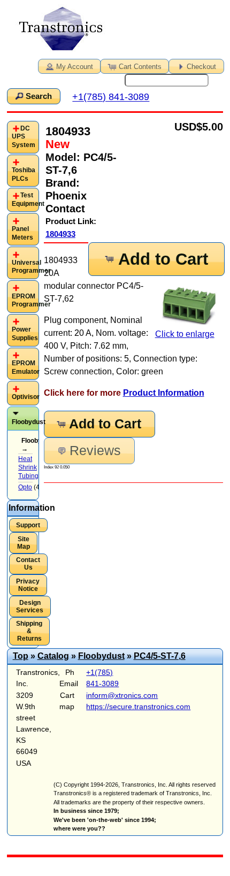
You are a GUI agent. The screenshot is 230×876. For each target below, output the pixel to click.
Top (20, 655)
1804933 (60, 234)
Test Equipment (28, 199)
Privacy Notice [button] (28, 585)
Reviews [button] (95, 450)
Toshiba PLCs (23, 174)
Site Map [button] (23, 542)
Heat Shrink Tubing (28, 467)
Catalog (53, 655)
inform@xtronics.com (122, 695)
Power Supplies (25, 334)
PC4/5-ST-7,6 (160, 655)
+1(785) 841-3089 (110, 97)
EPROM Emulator (26, 367)
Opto (25, 487)
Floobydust (28, 422)
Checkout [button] (201, 67)
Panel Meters (22, 233)
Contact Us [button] (28, 563)
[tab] (23, 137)
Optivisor (26, 397)
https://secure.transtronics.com (138, 706)
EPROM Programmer (31, 301)
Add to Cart (163, 259)
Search (39, 96)
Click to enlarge (184, 334)
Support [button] (28, 525)
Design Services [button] (29, 606)
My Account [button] (74, 67)
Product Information (163, 392)
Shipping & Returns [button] (29, 631)
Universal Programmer (31, 267)
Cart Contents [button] (140, 67)
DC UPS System (23, 137)
